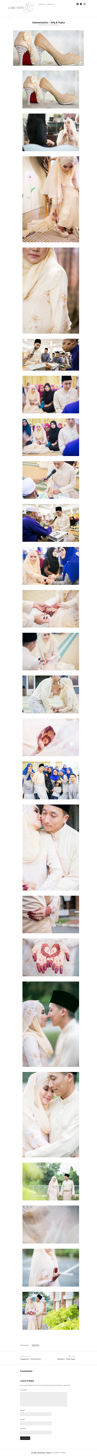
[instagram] (85, 4)
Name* (22, 1410)
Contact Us (50, 4)
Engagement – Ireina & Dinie (30, 1359)
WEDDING (35, 1345)
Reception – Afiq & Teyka (66, 1359)
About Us (42, 4)
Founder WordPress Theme (41, 1453)
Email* (22, 1419)
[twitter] (78, 4)
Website (23, 1428)
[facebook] (81, 4)
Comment (23, 1390)
